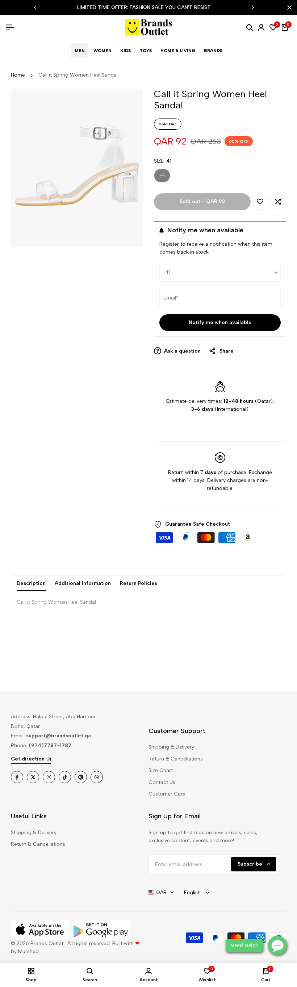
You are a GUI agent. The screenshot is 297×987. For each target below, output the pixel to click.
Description (31, 583)
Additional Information (83, 583)
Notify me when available (220, 322)
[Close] (288, 7)
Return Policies (138, 583)
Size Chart (160, 770)
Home (18, 75)
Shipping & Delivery (171, 747)
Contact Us (161, 782)
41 (164, 177)
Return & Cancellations (175, 759)
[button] (260, 201)
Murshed (28, 951)
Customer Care (166, 794)
